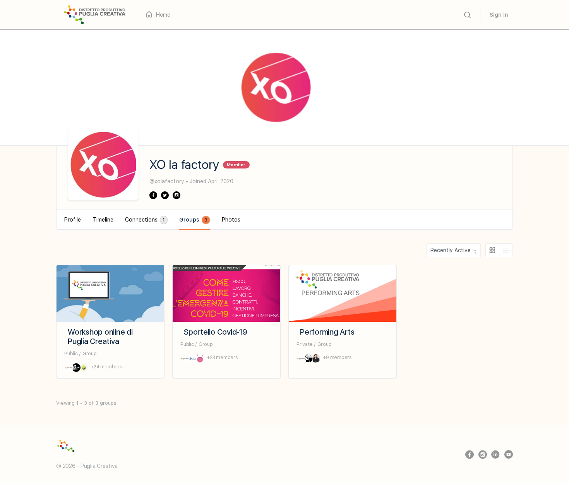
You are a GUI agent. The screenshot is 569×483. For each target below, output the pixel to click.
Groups (193, 220)
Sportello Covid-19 (215, 332)
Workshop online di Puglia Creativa (100, 336)
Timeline (103, 220)
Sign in (499, 15)
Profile (72, 220)
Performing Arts (327, 332)
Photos (231, 220)
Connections (145, 220)
